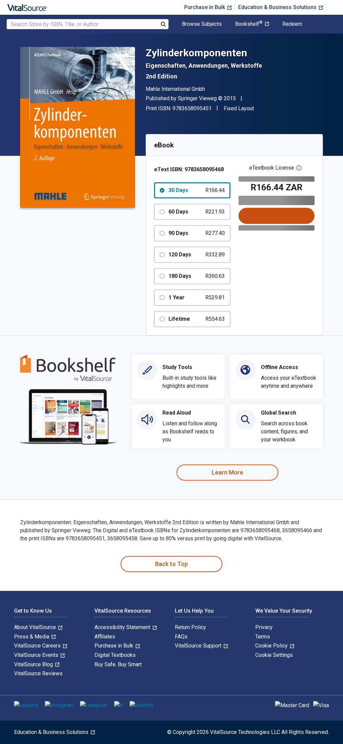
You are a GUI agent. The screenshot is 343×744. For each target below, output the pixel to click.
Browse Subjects (202, 24)
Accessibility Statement (123, 627)
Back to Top (171, 563)
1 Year (196, 297)
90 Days (196, 233)
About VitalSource (35, 627)
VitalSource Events (37, 655)
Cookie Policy (272, 645)
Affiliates (104, 636)
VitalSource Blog (34, 664)
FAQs (181, 636)
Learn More (227, 472)
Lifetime (196, 319)
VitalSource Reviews (38, 673)
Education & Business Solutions (278, 7)
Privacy (264, 627)
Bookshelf (249, 24)
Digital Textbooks (115, 655)
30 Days (196, 190)
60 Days (196, 211)
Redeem (292, 24)
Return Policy (190, 627)
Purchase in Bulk (205, 7)
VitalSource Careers (38, 645)
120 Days (196, 254)
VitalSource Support (199, 645)
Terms (262, 636)
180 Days (196, 276)
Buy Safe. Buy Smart (118, 664)
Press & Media (32, 636)
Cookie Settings (274, 655)
